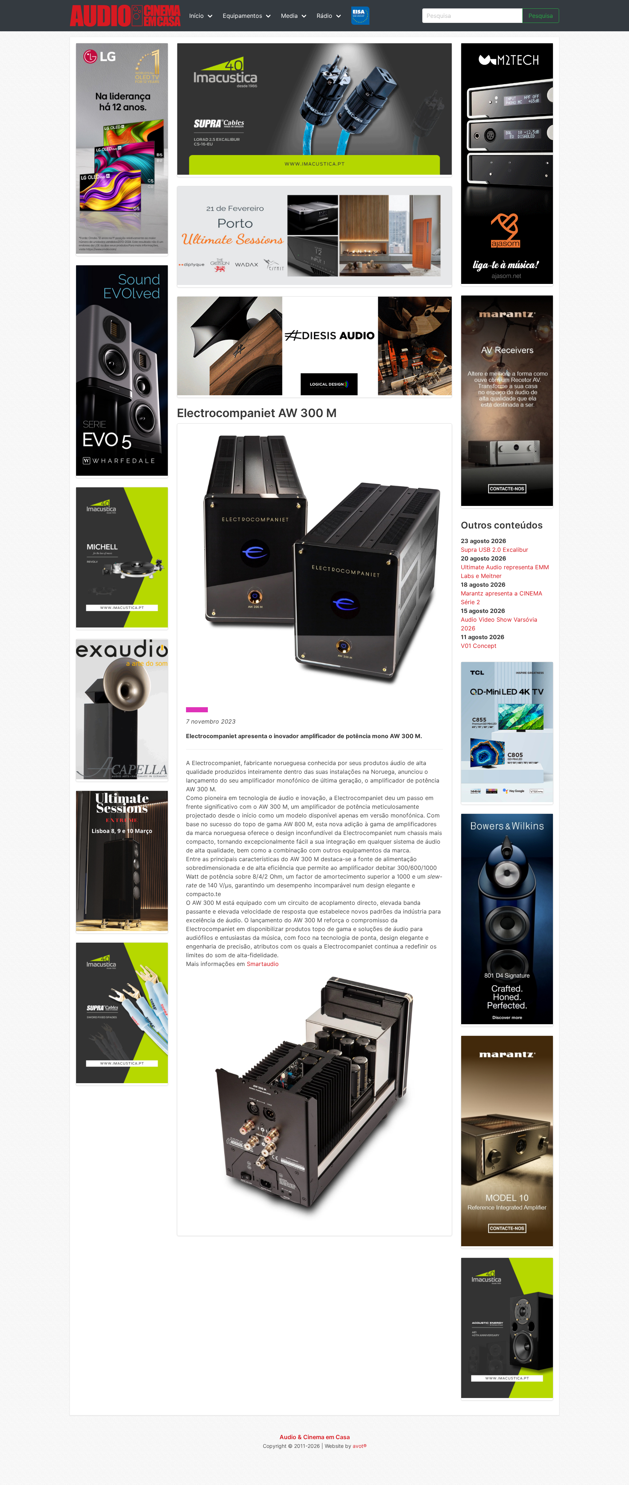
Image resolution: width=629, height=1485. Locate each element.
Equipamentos (242, 15)
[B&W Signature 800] (507, 1022)
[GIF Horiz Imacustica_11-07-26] (314, 172)
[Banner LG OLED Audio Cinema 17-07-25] (122, 251)
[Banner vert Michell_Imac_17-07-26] (122, 625)
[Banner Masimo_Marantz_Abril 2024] (507, 503)
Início (196, 15)
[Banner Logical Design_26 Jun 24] (314, 393)
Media (289, 15)
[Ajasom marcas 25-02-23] (507, 281)
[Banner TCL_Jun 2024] (507, 800)
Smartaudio (263, 963)
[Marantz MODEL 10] (507, 1244)
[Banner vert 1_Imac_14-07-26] (507, 1395)
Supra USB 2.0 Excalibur (494, 549)
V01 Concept (479, 645)
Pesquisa (541, 15)
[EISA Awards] (360, 15)
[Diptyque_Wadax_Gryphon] (314, 282)
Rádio (324, 15)
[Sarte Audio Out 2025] (122, 473)
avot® (360, 1446)
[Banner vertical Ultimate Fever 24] (122, 928)
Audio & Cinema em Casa (315, 1437)
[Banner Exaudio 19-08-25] (122, 777)
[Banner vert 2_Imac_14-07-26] (122, 1081)
